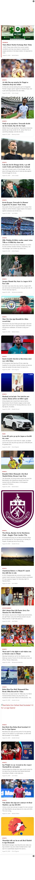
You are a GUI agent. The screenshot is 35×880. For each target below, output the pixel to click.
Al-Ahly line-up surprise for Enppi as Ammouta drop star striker (15, 83)
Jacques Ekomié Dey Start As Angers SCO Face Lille (17, 282)
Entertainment (6, 608)
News (3, 434)
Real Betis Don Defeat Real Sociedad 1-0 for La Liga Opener (16, 728)
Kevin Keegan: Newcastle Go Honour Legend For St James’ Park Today (15, 203)
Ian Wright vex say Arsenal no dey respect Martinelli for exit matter (17, 766)
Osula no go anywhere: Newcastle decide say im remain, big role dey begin (16, 124)
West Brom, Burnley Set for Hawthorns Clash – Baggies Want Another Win (16, 534)
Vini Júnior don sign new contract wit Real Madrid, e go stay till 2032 (17, 803)
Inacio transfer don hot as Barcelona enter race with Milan (17, 360)
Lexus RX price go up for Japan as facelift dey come (17, 437)
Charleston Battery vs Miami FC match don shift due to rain (16, 572)
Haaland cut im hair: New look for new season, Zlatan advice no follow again (15, 397)
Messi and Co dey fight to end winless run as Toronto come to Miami (16, 652)
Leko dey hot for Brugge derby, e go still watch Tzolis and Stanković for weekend (16, 165)
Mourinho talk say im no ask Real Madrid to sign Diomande (17, 841)
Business (5, 42)
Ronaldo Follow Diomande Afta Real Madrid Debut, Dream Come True (15, 475)
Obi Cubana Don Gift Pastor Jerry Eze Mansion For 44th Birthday (16, 611)
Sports (4, 80)
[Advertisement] (17, 12)
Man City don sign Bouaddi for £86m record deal (15, 320)
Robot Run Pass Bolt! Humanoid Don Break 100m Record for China (15, 690)
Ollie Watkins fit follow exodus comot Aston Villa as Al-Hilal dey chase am (17, 241)
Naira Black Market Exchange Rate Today (17, 45)
